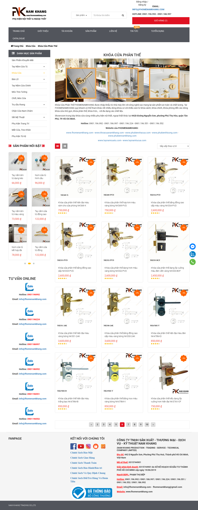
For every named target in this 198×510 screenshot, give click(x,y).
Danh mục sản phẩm (29, 53)
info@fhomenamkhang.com (32, 299)
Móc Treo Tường (19, 92)
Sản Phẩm (90, 31)
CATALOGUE (19, 38)
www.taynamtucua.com (134, 140)
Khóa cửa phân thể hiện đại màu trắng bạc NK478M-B (73, 400)
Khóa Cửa (30, 46)
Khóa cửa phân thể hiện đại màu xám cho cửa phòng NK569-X (73, 204)
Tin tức (134, 31)
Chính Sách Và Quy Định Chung (87, 473)
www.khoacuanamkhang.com (109, 132)
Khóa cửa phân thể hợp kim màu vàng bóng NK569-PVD (120, 204)
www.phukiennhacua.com (138, 132)
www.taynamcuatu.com (109, 140)
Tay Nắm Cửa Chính (21, 85)
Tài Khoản (66, 31)
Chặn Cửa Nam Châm (22, 111)
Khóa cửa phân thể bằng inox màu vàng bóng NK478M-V (121, 400)
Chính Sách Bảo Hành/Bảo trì (86, 468)
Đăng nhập (141, 1)
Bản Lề (15, 79)
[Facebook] (73, 446)
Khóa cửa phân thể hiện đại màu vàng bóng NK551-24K (73, 334)
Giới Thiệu (43, 31)
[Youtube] (81, 446)
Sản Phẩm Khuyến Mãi (22, 60)
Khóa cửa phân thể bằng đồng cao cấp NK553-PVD (74, 269)
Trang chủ (19, 31)
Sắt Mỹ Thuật (18, 117)
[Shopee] (96, 446)
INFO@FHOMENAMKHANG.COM (148, 9)
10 (147, 424)
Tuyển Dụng (157, 31)
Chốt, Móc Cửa (19, 98)
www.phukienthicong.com (164, 132)
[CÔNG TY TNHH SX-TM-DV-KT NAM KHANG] (192, 246)
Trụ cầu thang (18, 104)
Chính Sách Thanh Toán (83, 463)
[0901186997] (192, 262)
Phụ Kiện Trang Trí (20, 123)
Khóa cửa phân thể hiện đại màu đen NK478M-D (168, 334)
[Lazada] (103, 446)
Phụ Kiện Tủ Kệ (19, 136)
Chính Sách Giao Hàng (82, 457)
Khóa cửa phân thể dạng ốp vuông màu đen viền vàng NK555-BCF (167, 269)
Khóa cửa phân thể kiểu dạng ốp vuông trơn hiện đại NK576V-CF (166, 400)
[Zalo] (192, 254)
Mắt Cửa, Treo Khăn (21, 130)
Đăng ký (142, 5)
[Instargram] (88, 446)
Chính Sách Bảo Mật (81, 452)
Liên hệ (113, 31)
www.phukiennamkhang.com (122, 136)
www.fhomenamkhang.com (79, 132)
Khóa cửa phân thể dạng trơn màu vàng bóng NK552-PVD (121, 269)
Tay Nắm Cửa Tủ (20, 66)
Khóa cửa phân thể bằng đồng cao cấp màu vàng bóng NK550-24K (121, 334)
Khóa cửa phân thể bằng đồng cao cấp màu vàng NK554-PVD (167, 204)
